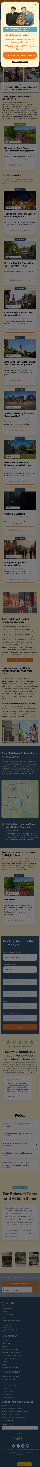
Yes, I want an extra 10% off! (20, 55)
